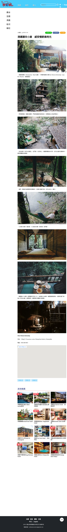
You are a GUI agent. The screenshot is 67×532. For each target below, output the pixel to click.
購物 (35, 519)
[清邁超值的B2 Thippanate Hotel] (42, 414)
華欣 (8, 28)
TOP (62, 519)
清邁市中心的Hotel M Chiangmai (24, 439)
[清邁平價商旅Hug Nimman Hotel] (25, 448)
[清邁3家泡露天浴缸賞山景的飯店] (42, 397)
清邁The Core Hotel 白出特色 (41, 439)
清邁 (8, 20)
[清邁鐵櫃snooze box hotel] (25, 414)
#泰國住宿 (20, 380)
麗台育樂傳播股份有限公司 (33, 524)
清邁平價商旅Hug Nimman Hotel (25, 455)
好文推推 (63, 32)
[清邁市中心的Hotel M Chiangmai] (25, 431)
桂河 (8, 24)
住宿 (39, 519)
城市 (27, 5)
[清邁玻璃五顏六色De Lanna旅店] (25, 397)
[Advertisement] (42, 19)
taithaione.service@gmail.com (36, 527)
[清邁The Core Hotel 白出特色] (42, 431)
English (36, 521)
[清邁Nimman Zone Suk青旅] (58, 414)
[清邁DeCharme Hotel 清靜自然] (58, 397)
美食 (31, 519)
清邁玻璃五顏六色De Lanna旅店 (24, 405)
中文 (60, 5)
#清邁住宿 (27, 380)
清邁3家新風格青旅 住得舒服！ (58, 439)
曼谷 (8, 12)
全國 (8, 16)
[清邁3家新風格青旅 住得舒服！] (58, 431)
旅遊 (19, 5)
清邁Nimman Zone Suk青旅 (58, 422)
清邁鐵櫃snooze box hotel (25, 421)
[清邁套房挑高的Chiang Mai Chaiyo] (58, 448)
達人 (34, 5)
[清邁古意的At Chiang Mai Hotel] (42, 448)
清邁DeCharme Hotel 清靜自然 (58, 405)
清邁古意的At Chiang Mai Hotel (41, 455)
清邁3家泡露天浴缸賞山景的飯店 (41, 405)
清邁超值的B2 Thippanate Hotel (41, 422)
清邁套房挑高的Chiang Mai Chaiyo (57, 455)
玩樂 (27, 519)
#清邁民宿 (34, 380)
